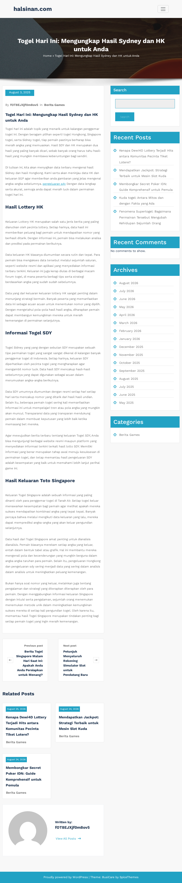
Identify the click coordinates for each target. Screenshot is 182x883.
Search (120, 90)
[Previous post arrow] (10, 660)
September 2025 (131, 370)
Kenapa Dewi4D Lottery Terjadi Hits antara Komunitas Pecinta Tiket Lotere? (146, 156)
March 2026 (128, 323)
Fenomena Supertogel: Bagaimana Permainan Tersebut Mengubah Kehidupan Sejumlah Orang (145, 217)
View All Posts (66, 838)
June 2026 (127, 299)
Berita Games (54, 105)
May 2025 (126, 402)
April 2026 (127, 315)
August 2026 (128, 283)
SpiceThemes (128, 877)
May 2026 (126, 307)
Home (47, 55)
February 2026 (130, 331)
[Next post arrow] (96, 660)
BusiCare (108, 877)
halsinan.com (33, 9)
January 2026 (129, 339)
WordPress (80, 877)
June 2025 (127, 394)
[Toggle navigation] (163, 9)
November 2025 (131, 355)
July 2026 (126, 291)
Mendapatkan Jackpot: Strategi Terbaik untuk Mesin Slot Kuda (79, 723)
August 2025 (128, 378)
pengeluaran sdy (54, 183)
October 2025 (129, 363)
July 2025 (126, 386)
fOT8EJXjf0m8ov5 (24, 105)
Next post (69, 645)
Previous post (33, 645)
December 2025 (131, 347)
